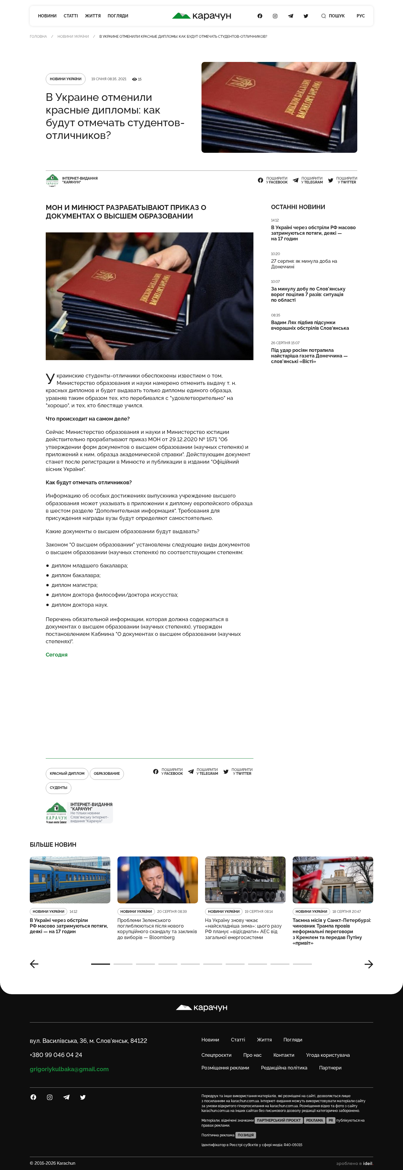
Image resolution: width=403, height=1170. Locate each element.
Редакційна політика (284, 1068)
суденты (58, 788)
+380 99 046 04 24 (56, 1055)
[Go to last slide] (36, 964)
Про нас (252, 1055)
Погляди (118, 16)
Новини (47, 16)
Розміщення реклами (225, 1068)
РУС (361, 16)
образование (107, 774)
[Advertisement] (149, 705)
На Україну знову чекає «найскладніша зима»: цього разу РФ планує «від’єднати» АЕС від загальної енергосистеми (243, 929)
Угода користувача (328, 1055)
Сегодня (57, 655)
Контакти (283, 1055)
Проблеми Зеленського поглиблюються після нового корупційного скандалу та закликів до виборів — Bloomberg (157, 929)
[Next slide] (366, 964)
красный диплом (67, 774)
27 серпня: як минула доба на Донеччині (304, 264)
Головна (38, 36)
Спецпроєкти (217, 1055)
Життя (93, 16)
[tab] (100, 964)
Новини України (73, 36)
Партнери (330, 1068)
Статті (71, 16)
